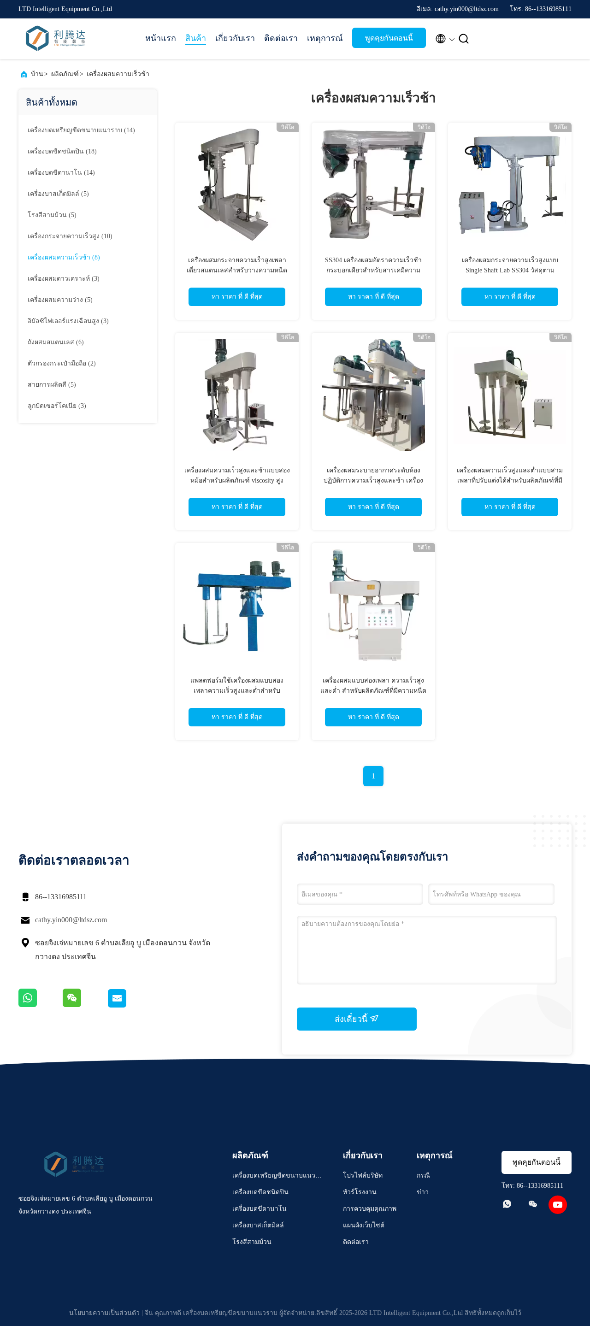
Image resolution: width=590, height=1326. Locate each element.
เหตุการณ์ (325, 38)
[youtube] (557, 1204)
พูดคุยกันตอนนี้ (389, 38)
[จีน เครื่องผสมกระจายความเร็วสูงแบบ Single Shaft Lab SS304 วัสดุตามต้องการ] (510, 184)
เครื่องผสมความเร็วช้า (118, 74)
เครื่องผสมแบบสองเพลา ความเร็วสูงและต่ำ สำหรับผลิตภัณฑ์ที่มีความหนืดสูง (373, 690)
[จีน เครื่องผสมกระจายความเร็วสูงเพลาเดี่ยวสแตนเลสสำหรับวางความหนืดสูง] (237, 184)
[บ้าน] (55, 39)
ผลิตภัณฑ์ (65, 74)
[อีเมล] (128, 1005)
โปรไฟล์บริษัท (363, 1175)
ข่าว (423, 1192)
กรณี (423, 1175)
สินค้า (195, 38)
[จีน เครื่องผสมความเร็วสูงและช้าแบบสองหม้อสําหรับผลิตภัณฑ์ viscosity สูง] (237, 394)
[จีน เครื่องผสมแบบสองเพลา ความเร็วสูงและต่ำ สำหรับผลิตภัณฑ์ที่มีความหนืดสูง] (373, 604)
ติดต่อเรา (281, 38)
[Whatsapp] (40, 1005)
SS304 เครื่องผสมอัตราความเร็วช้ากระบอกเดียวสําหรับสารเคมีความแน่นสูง (373, 270)
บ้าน (37, 74)
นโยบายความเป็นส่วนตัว (104, 1312)
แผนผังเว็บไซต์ (363, 1225)
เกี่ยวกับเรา (235, 38)
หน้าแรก (160, 38)
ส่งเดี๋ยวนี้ (352, 1019)
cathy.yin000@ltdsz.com (71, 920)
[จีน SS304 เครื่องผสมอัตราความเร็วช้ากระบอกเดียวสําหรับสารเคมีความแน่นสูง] (373, 184)
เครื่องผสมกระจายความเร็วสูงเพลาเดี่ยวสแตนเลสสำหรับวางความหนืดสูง (237, 270)
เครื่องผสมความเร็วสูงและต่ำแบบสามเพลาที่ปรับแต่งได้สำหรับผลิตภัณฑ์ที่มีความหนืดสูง (510, 480)
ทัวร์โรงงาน (360, 1192)
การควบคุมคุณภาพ (369, 1208)
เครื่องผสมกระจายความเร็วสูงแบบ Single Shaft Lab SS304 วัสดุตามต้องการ (510, 270)
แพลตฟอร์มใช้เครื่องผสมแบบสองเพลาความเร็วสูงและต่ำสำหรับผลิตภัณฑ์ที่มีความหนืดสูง (236, 690)
